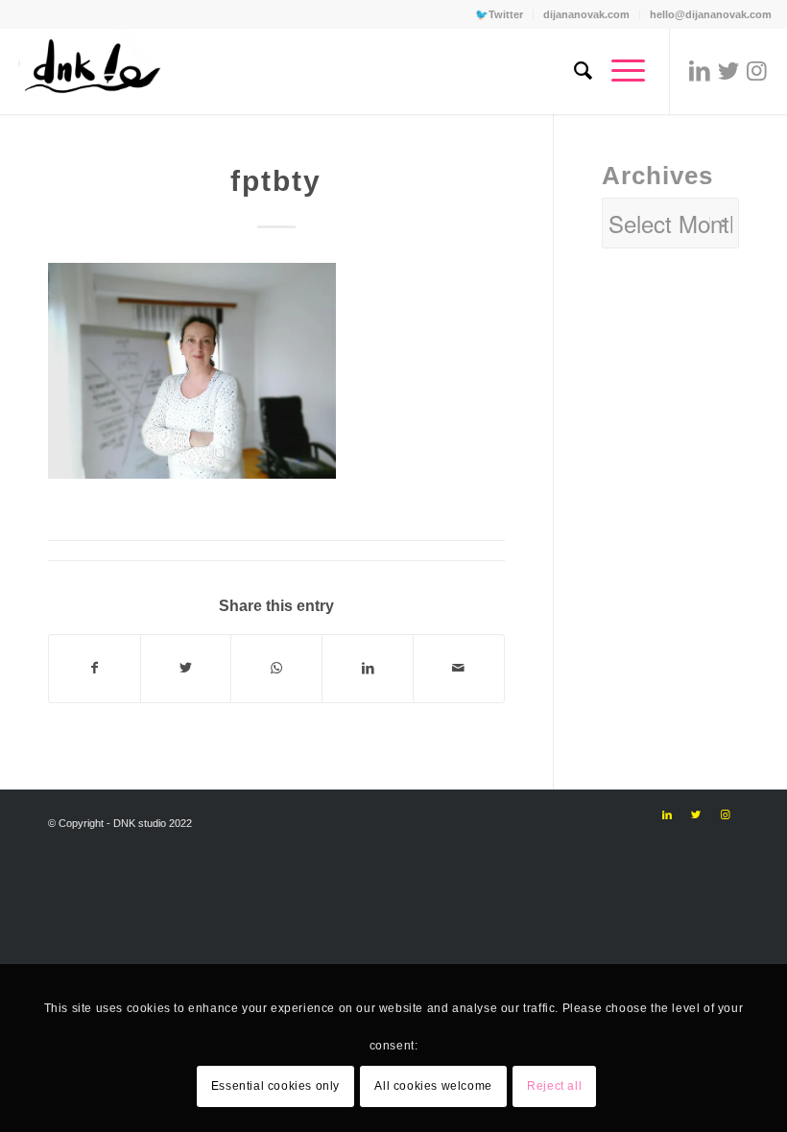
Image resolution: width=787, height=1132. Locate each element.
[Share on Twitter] (186, 668)
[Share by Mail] (459, 668)
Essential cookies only (275, 1086)
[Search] (573, 71)
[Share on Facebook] (94, 668)
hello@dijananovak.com (711, 14)
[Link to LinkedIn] (699, 71)
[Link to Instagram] (757, 71)
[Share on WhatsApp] (276, 668)
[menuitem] (499, 14)
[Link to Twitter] (728, 71)
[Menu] (618, 71)
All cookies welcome (432, 1086)
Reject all (554, 1086)
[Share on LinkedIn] (367, 668)
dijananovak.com (586, 14)
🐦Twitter (499, 14)
